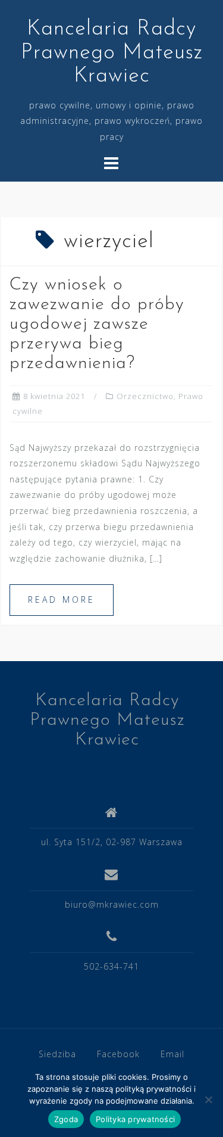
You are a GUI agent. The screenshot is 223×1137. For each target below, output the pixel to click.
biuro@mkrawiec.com (112, 904)
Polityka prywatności (135, 1119)
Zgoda (66, 1119)
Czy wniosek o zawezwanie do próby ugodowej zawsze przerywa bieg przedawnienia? (97, 324)
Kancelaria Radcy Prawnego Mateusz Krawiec (112, 52)
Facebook (118, 1054)
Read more (61, 599)
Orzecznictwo (145, 396)
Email (172, 1054)
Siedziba (57, 1054)
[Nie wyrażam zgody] (208, 1099)
